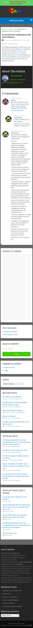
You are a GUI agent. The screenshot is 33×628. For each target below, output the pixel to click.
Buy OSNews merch (11, 334)
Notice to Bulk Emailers (10, 600)
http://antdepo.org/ (17, 110)
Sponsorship (6, 594)
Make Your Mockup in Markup (12, 410)
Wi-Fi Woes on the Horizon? (12, 397)
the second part (21, 53)
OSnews (10, 623)
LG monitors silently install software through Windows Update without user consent (15, 476)
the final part (6, 57)
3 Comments (14, 44)
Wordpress (19, 564)
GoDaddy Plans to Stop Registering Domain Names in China (14, 404)
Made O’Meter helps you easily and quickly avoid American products (14, 516)
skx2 (14, 40)
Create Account (9, 367)
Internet (11, 29)
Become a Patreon (10, 332)
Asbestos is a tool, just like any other (14, 450)
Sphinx (13, 100)
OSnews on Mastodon (10, 597)
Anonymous (18, 117)
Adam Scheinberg (25, 562)
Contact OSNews (8, 603)
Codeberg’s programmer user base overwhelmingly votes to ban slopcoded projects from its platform (16, 442)
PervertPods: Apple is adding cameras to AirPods (15, 457)
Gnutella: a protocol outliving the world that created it (15, 423)
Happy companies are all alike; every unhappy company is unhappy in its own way (16, 466)
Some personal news (9, 533)
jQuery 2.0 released (9, 416)
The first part (22, 51)
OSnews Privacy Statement (10, 553)
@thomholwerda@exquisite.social (12, 82)
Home (5, 29)
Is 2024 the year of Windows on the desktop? (14, 498)
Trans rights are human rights (12, 606)
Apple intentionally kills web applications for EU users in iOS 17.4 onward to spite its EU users (16, 507)
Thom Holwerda (16, 76)
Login (6, 370)
